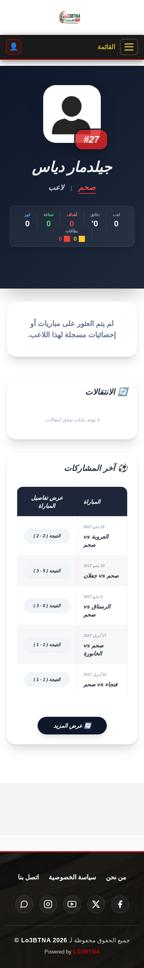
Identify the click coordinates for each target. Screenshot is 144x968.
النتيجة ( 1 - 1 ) (47, 644)
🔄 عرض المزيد (72, 725)
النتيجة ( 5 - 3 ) (47, 570)
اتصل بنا (28, 877)
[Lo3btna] (72, 17)
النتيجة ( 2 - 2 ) (47, 535)
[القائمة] (129, 47)
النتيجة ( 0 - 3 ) (47, 605)
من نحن (116, 877)
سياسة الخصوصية (72, 877)
